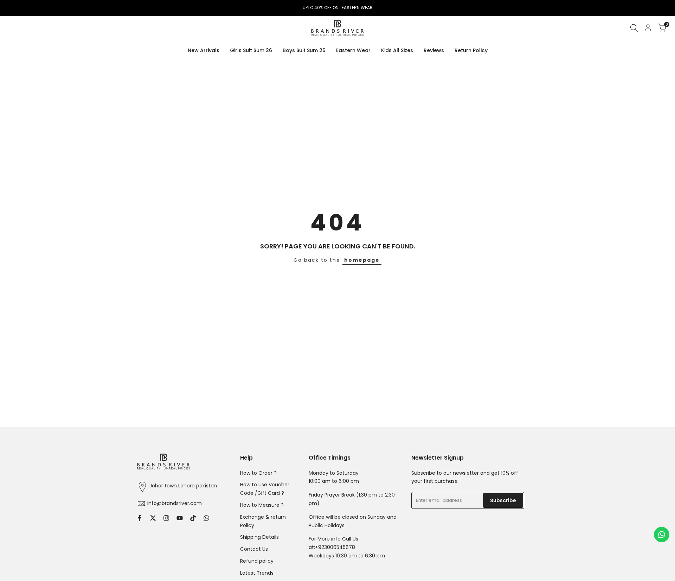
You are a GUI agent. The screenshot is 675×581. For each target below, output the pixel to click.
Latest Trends (257, 572)
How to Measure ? (262, 505)
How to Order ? (258, 472)
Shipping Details (259, 537)
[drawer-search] (634, 28)
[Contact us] (661, 534)
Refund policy (257, 560)
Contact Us (254, 548)
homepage (362, 260)
